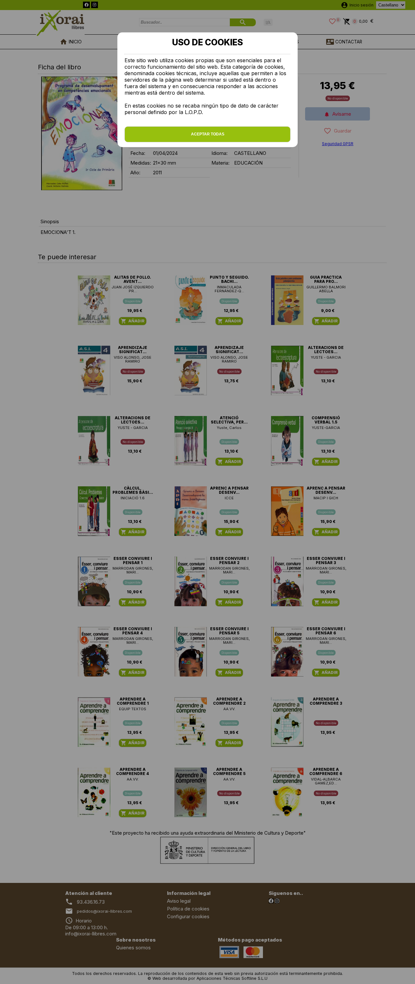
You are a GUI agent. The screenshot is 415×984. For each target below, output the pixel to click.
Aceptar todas (207, 134)
